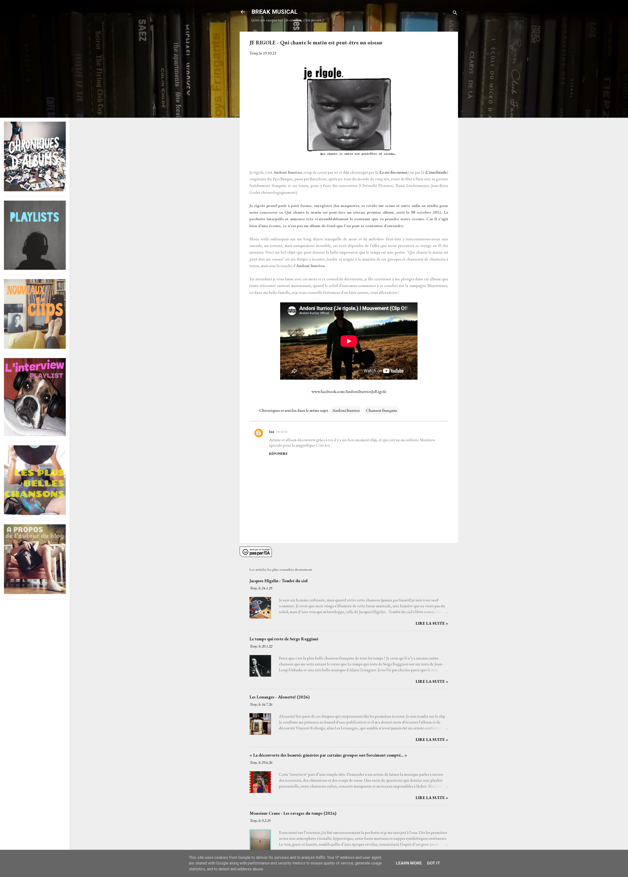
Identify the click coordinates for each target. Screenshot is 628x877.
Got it (433, 863)
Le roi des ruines (393, 172)
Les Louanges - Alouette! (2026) (279, 697)
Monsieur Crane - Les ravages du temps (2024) (292, 813)
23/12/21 (281, 432)
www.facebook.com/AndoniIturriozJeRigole (348, 391)
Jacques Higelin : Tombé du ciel (278, 580)
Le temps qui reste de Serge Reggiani (283, 639)
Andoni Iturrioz (346, 410)
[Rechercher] (455, 13)
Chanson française (381, 410)
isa (271, 431)
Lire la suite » (432, 623)
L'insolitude (436, 172)
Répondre (278, 453)
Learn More (409, 863)
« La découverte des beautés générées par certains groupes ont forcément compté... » (328, 755)
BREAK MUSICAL (274, 11)
